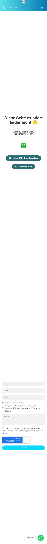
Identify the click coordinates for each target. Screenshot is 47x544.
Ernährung (37, 408)
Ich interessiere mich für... (13, 403)
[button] (42, 8)
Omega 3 (8, 406)
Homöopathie (33, 406)
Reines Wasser (20, 406)
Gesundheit (8, 408)
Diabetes (8, 411)
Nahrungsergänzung (23, 408)
